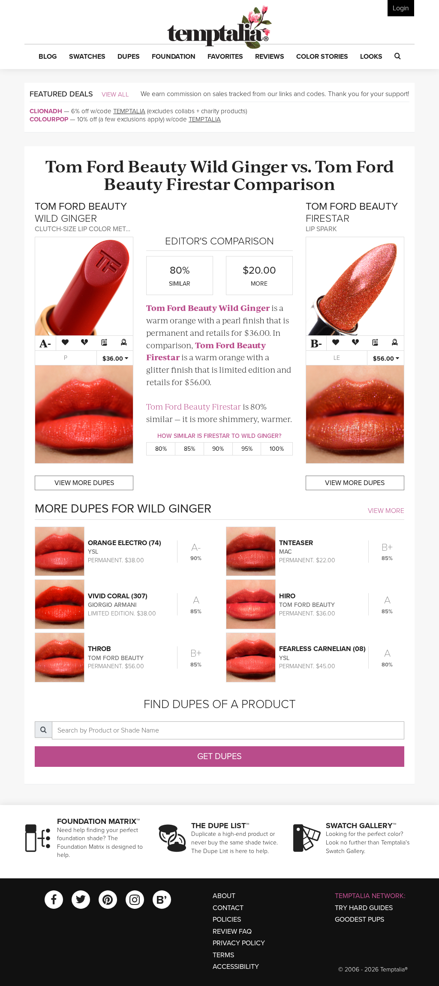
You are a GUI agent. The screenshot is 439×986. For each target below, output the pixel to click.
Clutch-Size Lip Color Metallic (89, 229)
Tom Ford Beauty (115, 165)
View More (386, 511)
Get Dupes (219, 756)
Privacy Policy (239, 943)
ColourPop (49, 119)
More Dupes (84, 483)
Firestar (198, 183)
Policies (227, 919)
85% (189, 448)
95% (247, 448)
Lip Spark (321, 229)
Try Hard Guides (364, 908)
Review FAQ (232, 931)
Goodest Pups (359, 919)
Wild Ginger (239, 165)
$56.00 (384, 358)
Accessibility (236, 966)
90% (218, 448)
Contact (228, 908)
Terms (223, 955)
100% (277, 448)
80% (161, 448)
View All (115, 94)
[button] (47, 57)
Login (401, 8)
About (224, 896)
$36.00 (113, 358)
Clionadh (46, 111)
